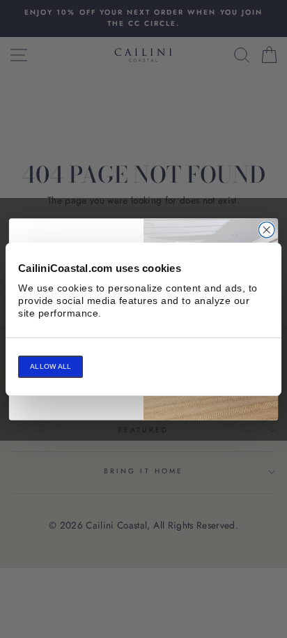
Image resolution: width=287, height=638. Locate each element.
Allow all (50, 366)
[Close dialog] (266, 230)
